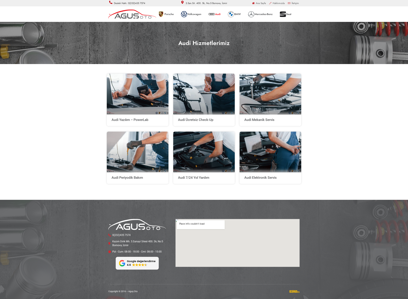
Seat (288, 14)
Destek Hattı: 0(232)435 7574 (129, 3)
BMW (237, 14)
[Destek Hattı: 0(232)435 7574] (110, 2)
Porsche (169, 14)
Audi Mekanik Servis (259, 120)
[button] (137, 263)
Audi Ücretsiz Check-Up (195, 120)
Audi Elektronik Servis (260, 178)
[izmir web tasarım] (294, 292)
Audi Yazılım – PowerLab (130, 120)
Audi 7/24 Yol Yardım (193, 178)
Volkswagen (194, 14)
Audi (218, 14)
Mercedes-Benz (264, 14)
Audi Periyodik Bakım (127, 178)
